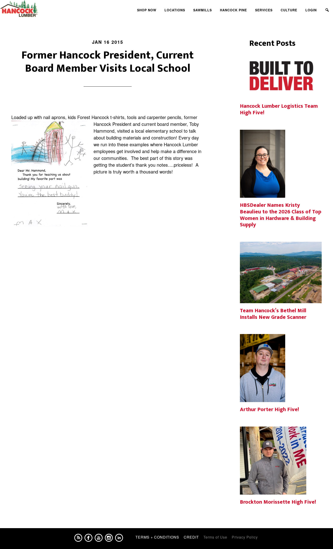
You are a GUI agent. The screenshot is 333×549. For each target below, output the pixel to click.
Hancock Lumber (41, 8)
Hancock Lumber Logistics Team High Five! (279, 109)
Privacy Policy (245, 537)
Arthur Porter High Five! (269, 409)
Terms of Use (215, 537)
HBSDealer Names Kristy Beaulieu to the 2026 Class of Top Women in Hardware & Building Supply (280, 215)
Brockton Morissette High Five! (278, 502)
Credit (191, 537)
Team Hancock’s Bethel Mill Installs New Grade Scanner (273, 314)
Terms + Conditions (157, 537)
